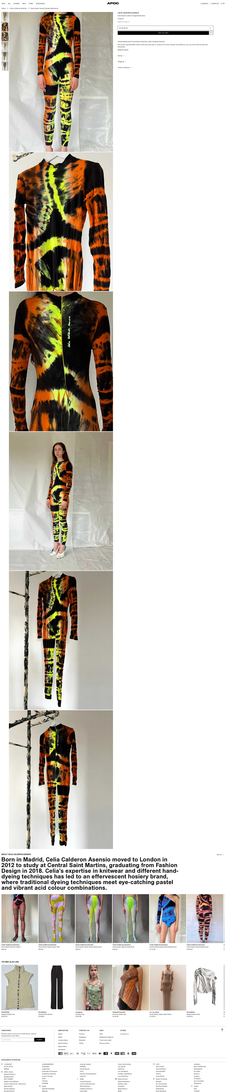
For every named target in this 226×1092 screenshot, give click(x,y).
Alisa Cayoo (8, 1086)
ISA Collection (85, 1086)
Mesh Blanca (122, 1089)
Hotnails (83, 1076)
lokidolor (121, 1069)
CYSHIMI (45, 1083)
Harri (81, 1071)
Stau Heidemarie (200, 1066)
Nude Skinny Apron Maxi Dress (161, 1014)
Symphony (197, 1083)
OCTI (157, 1064)
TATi (195, 1089)
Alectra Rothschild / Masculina (15, 1084)
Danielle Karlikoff (48, 1089)
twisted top (80, 1014)
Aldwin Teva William (11, 1081)
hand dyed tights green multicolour (89, 947)
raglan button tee (8, 1014)
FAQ (101, 1034)
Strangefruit (198, 1069)
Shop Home (62, 1046)
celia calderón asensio (128, 13)
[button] (3, 3)
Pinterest (82, 1040)
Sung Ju (197, 1074)
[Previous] (3, 919)
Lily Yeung (121, 1066)
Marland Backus (124, 1081)
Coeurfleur (46, 1066)
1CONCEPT (8, 1064)
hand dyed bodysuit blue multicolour (163, 947)
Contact (82, 1034)
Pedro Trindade (161, 1079)
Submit (39, 1040)
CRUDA (44, 1081)
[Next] (36, 919)
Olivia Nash (160, 1066)
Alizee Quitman (9, 1089)
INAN (82, 1079)
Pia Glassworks (161, 1084)
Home (3, 8)
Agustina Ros (9, 1077)
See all (219, 854)
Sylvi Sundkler (199, 1081)
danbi (44, 1086)
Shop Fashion (63, 1043)
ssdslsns (197, 1064)
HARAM (82, 1066)
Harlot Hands (84, 1069)
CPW (43, 1078)
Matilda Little (122, 1084)
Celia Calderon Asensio (18, 8)
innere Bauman (85, 1081)
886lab (6, 1069)
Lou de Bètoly (123, 1071)
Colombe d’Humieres (49, 1071)
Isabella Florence (86, 1089)
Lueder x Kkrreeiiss (125, 1074)
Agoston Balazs (9, 1074)
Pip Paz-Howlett (161, 1086)
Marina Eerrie (123, 1079)
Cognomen (46, 1069)
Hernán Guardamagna (88, 1074)
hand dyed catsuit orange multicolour (44, 8)
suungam (197, 1078)
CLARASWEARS (48, 1064)
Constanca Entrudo (49, 1074)
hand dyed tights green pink (49, 947)
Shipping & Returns (106, 1037)
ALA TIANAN (8, 1079)
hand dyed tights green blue (123, 947)
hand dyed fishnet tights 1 (11, 947)
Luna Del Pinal (123, 1076)
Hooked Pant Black (45, 1014)
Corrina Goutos (47, 1076)
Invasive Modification (87, 1084)
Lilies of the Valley (124, 1064)
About (60, 1034)
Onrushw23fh (160, 1071)
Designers (61, 1049)
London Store (63, 1040)
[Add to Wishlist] (211, 33)
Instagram (82, 1037)
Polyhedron (160, 1089)
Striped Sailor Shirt (193, 1014)
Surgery (196, 1076)
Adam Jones (8, 1072)
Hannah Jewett (85, 1064)
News (60, 1037)
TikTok (81, 1043)
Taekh (196, 1086)
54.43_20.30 (8, 1066)
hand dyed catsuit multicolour (197, 947)
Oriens (158, 1074)
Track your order (105, 1040)
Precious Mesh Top (119, 1014)
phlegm (158, 1081)
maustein (121, 1086)
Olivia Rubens (161, 1069)
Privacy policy (104, 1043)
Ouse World (160, 1076)
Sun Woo (197, 1071)
